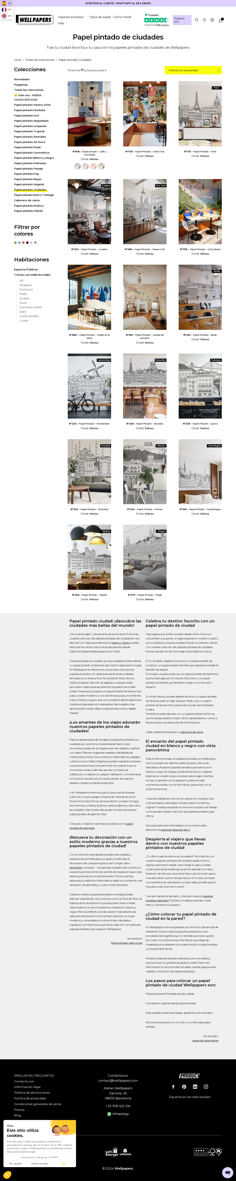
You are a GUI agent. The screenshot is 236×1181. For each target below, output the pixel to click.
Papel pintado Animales (30, 136)
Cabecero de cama (27, 200)
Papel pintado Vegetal (29, 184)
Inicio (17, 60)
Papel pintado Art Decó (29, 142)
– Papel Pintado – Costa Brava (200, 249)
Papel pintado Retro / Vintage (34, 195)
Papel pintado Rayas (27, 179)
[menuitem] (73, 17)
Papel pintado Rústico (29, 205)
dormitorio (75, 867)
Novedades (22, 79)
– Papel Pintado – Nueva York (145, 249)
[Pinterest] (184, 1087)
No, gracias (15, 1163)
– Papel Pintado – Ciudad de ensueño (145, 336)
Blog (17, 1115)
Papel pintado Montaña (29, 110)
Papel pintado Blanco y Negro (34, 158)
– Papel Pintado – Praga (145, 594)
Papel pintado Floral (27, 147)
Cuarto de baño (29, 316)
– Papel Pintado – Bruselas (144, 423)
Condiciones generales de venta (37, 1104)
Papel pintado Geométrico (32, 152)
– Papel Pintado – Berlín (200, 334)
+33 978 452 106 (118, 1106)
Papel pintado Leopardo (30, 126)
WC (21, 280)
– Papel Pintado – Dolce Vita (144, 151)
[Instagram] (206, 1087)
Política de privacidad (30, 1098)
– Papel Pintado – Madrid (89, 594)
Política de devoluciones (32, 1092)
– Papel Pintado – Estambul (89, 509)
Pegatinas (21, 84)
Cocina (23, 320)
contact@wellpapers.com (118, 1081)
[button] (7, 1175)
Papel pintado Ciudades (30, 189)
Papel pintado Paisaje (28, 168)
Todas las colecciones (39, 60)
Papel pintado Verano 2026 (32, 105)
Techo (23, 303)
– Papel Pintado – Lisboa (200, 423)
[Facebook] (173, 1087)
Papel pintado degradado (31, 120)
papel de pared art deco (175, 829)
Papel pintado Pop (26, 173)
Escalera (24, 298)
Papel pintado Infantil (28, 210)
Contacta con (24, 1081)
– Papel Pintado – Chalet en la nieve (89, 336)
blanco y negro (120, 642)
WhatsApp (120, 1114)
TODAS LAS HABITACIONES (32, 274)
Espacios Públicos (26, 269)
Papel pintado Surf (26, 115)
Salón (22, 311)
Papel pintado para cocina (126, 943)
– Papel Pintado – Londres (89, 249)
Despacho (25, 285)
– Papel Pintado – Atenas (144, 509)
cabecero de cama (191, 732)
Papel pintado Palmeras (30, 163)
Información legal (27, 1087)
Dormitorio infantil (30, 307)
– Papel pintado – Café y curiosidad (89, 153)
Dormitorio (26, 289)
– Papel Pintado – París (200, 151)
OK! (64, 1163)
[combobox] (193, 70)
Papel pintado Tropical (29, 131)
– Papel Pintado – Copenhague (200, 509)
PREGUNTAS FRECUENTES (34, 1075)
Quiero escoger (39, 1163)
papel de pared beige (205, 1040)
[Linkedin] (195, 1087)
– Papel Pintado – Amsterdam (89, 423)
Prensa (19, 1109)
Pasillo (23, 294)
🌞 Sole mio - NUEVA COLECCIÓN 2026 (27, 97)
